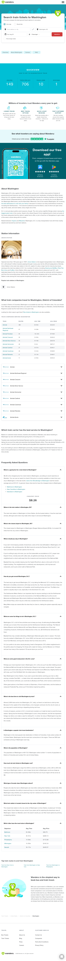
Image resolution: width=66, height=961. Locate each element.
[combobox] (17, 29)
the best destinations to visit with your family (14, 203)
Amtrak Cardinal (7, 347)
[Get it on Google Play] (54, 167)
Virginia (14, 220)
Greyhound (48, 268)
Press (20, 942)
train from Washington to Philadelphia (53, 865)
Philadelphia (8, 839)
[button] (63, 2)
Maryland (22, 220)
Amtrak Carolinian (8, 351)
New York (7, 836)
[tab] (9, 25)
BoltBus (55, 268)
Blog (20, 938)
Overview (5, 52)
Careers (21, 945)
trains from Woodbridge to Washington (37, 480)
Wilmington (7, 843)
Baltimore (7, 832)
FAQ (36, 52)
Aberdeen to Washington (14, 491)
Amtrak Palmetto (8, 354)
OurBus (12, 270)
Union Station (32, 262)
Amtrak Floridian (8, 334)
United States (14, 916)
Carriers (27, 52)
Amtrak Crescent (8, 337)
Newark (6, 847)
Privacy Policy (39, 945)
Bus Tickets (4, 935)
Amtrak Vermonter (8, 344)
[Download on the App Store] (40, 167)
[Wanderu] (8, 2)
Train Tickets (4, 916)
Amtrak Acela (7, 358)
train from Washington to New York (32, 865)
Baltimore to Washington (14, 487)
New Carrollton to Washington (16, 489)
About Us (22, 935)
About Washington (16, 52)
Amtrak (5, 325)
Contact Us (38, 935)
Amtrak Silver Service (9, 340)
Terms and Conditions (41, 942)
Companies (38, 938)
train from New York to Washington (7, 865)
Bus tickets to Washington (31, 312)
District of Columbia (25, 916)
